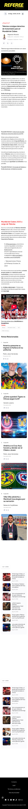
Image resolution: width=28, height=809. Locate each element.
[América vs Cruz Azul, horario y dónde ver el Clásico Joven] (14, 476)
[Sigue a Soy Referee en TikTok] (16, 800)
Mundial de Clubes (11, 327)
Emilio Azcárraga (5, 330)
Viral (19, 327)
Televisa (3, 327)
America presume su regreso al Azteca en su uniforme (13, 347)
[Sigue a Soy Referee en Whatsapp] (14, 798)
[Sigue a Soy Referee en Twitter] (8, 800)
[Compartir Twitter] (7, 43)
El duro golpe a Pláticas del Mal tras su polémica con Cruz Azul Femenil (18, 616)
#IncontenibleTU (17, 255)
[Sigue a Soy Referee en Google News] (20, 800)
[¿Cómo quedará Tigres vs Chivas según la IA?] (14, 425)
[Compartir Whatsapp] (11, 43)
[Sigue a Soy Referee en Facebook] (5, 800)
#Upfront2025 (8, 250)
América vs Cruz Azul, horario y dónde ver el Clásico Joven (12, 447)
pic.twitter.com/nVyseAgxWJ (12, 257)
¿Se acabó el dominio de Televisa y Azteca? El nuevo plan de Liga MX (18, 625)
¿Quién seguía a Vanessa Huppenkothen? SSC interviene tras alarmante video (17, 606)
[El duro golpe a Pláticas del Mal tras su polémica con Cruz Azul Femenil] (6, 618)
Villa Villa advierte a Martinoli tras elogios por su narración (14, 499)
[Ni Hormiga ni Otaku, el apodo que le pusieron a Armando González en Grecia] (6, 577)
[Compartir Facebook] (3, 43)
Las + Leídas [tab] (5, 566)
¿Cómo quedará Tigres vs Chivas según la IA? (14, 397)
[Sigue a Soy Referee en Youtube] (13, 800)
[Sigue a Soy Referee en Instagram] (11, 800)
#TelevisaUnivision (11, 244)
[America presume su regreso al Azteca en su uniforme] (14, 376)
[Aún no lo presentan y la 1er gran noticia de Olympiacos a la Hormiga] (6, 597)
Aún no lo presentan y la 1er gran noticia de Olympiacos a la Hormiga (18, 595)
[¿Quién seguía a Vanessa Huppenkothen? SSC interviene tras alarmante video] (6, 606)
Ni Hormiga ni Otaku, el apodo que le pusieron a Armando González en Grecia (18, 576)
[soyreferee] (14, 5)
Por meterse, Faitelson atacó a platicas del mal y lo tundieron (18, 585)
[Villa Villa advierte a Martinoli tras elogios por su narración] (14, 527)
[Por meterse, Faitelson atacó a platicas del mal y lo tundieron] (6, 587)
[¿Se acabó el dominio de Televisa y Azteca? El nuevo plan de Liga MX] (6, 627)
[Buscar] (5, 13)
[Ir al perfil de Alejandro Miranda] (4, 37)
